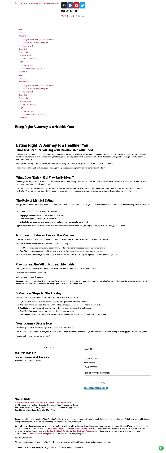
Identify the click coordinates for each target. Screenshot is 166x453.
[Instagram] (64, 5)
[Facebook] (70, 5)
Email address (91, 367)
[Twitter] (82, 5)
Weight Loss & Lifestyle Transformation (38, 40)
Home (21, 30)
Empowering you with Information (32, 357)
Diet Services (24, 36)
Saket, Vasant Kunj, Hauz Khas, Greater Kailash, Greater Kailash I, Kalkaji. (47, 402)
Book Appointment (26, 46)
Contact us (23, 72)
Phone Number (91, 359)
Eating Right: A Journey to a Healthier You (44, 127)
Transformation (25, 55)
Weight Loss (28, 65)
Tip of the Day (24, 52)
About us (22, 33)
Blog (20, 62)
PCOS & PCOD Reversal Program (35, 43)
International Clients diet (28, 59)
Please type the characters (98, 373)
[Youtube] (76, 5)
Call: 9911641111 (69, 10)
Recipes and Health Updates (34, 69)
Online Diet (23, 49)
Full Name (88, 349)
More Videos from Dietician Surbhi (28, 360)
